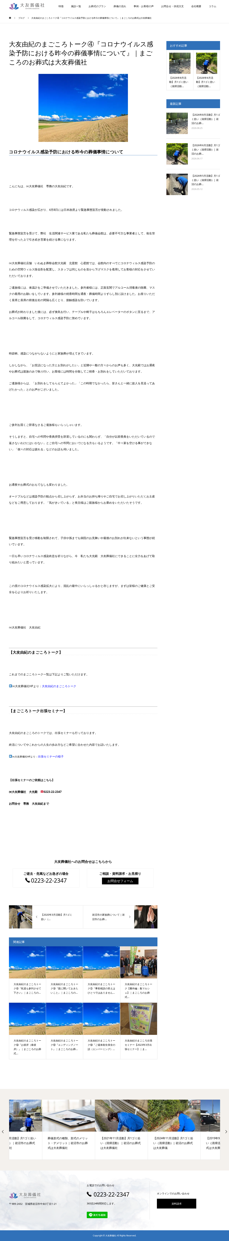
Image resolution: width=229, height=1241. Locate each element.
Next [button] (226, 1131)
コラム (212, 6)
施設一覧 (76, 6)
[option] (35, 1130)
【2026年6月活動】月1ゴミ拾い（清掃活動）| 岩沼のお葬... (205, 149)
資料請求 (177, 1203)
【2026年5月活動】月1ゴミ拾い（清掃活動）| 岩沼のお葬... (205, 180)
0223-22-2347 (111, 1194)
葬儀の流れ (120, 6)
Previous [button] (3, 1131)
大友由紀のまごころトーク (59, 686)
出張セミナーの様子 (51, 756)
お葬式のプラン (97, 6)
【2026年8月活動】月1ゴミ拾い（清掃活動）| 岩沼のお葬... (205, 119)
